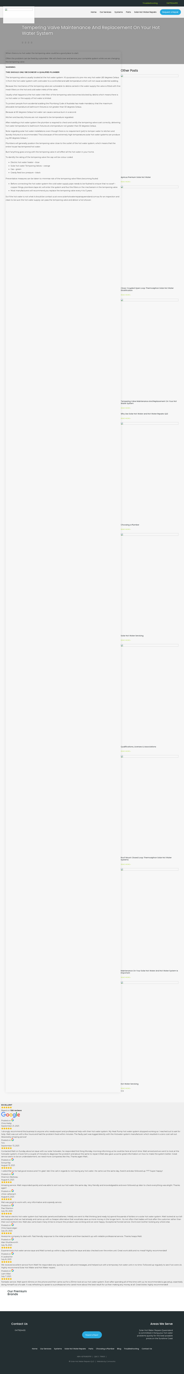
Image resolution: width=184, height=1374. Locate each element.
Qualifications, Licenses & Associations (138, 746)
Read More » (126, 182)
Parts (128, 12)
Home (94, 12)
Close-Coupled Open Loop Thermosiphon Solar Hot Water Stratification (147, 289)
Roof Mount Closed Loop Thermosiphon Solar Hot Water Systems (146, 858)
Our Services (105, 12)
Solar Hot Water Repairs (145, 12)
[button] (22, 42)
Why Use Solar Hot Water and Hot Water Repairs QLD (144, 414)
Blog (119, 1348)
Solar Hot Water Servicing (132, 635)
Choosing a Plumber (130, 525)
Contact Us (147, 1348)
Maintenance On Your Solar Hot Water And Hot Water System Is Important (149, 971)
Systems (119, 12)
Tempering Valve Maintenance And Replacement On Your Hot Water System (149, 402)
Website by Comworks (106, 1361)
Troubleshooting (131, 1348)
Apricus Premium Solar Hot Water (136, 177)
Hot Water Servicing (129, 1084)
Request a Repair (170, 12)
